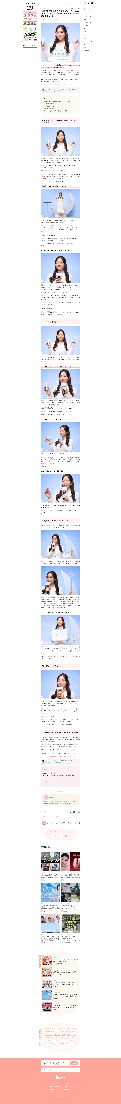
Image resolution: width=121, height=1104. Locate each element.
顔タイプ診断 (57, 1034)
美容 (85, 19)
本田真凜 (56, 19)
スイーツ (54, 1047)
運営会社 (65, 1086)
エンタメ (86, 44)
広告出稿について (47, 1069)
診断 (48, 1028)
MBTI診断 (54, 1028)
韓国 (67, 1043)
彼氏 (57, 1037)
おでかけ (86, 25)
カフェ (66, 1040)
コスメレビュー (49, 1034)
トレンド (60, 1047)
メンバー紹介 (66, 1083)
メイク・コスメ (88, 16)
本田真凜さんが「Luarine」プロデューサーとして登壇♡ (58, 101)
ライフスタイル (88, 41)
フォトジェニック (58, 1040)
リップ (69, 1034)
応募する (74, 1063)
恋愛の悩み (51, 1043)
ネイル (72, 1043)
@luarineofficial (49, 783)
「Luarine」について (49, 103)
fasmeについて (53, 1083)
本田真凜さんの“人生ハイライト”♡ (53, 106)
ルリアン (50, 19)
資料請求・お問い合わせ (55, 1086)
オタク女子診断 (65, 1031)
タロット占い (56, 1031)
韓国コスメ (73, 1031)
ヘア (85, 13)
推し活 (71, 1040)
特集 (85, 47)
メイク (50, 1040)
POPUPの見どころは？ (50, 108)
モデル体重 (67, 1047)
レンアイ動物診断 (59, 1043)
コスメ (75, 1034)
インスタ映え (50, 1037)
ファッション (71, 1037)
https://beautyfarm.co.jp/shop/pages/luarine (60, 778)
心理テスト (48, 1031)
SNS (85, 38)
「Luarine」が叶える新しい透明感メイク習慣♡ (56, 111)
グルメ (85, 28)
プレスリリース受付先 (55, 1091)
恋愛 (64, 1034)
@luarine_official (52, 780)
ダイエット (63, 1037)
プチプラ (68, 1028)
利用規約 (52, 1089)
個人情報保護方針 (67, 1089)
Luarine (43, 19)
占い (74, 1028)
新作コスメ (61, 1028)
